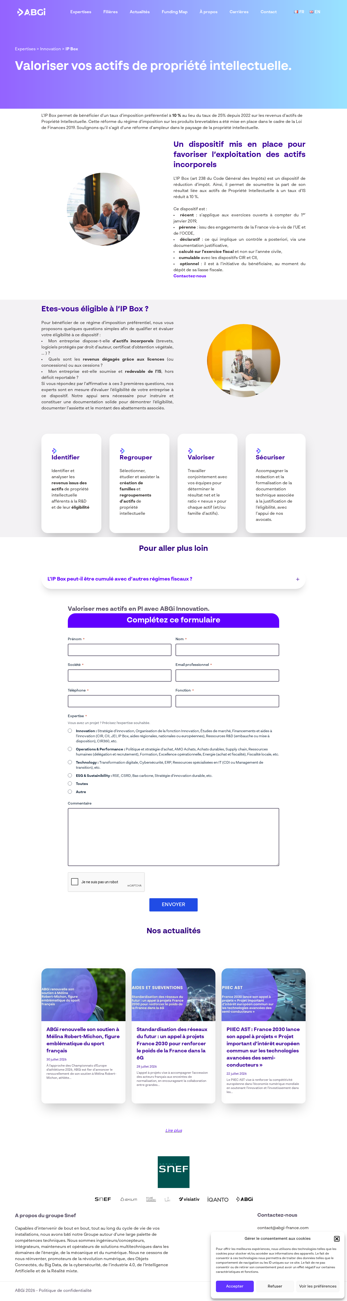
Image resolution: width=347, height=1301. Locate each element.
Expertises (80, 12)
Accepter (234, 1286)
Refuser (275, 1286)
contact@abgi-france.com (283, 1228)
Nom (181, 639)
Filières (110, 12)
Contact (269, 12)
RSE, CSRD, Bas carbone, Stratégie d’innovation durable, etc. (144, 776)
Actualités (140, 12)
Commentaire (79, 803)
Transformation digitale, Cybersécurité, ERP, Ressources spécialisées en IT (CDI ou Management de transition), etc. (169, 765)
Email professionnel (194, 665)
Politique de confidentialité (65, 1291)
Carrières (239, 12)
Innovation (50, 49)
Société (76, 665)
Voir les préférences (318, 1286)
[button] (336, 1238)
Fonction (185, 690)
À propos (208, 12)
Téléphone (78, 690)
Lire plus (173, 1131)
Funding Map (174, 12)
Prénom (76, 639)
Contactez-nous (190, 276)
